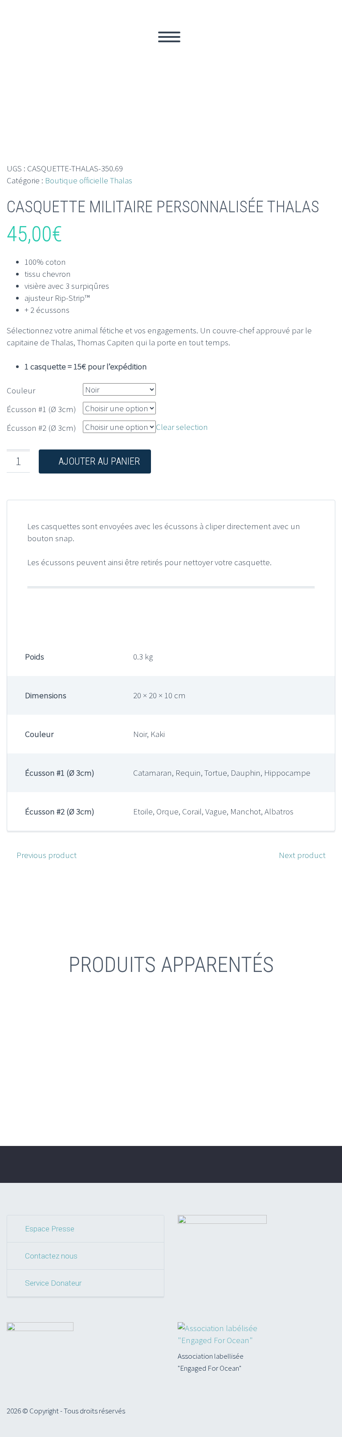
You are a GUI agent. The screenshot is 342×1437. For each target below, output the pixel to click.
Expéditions (205, 47)
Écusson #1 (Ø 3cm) (41, 409)
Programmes (145, 47)
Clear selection (182, 426)
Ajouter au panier (99, 461)
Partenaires (262, 47)
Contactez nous (51, 1255)
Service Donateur (53, 1283)
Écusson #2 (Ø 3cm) (41, 427)
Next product (302, 855)
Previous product (46, 855)
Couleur (21, 390)
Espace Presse (49, 1228)
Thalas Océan (38, 47)
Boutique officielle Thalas (88, 180)
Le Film (92, 47)
